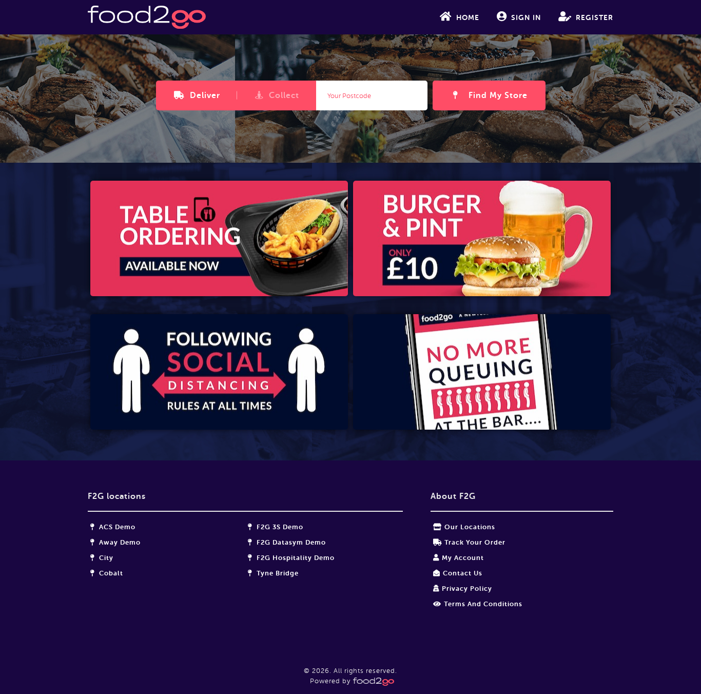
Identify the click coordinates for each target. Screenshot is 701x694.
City (105, 558)
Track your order (474, 542)
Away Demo (119, 542)
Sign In (526, 17)
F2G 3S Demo (279, 527)
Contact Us (462, 573)
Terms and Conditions (483, 604)
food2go (147, 17)
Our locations (469, 527)
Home (467, 17)
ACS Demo (116, 527)
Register (594, 17)
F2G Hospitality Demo (295, 558)
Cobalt (110, 573)
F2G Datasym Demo (290, 542)
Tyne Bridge (277, 573)
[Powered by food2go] (372, 681)
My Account (463, 558)
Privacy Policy (467, 588)
